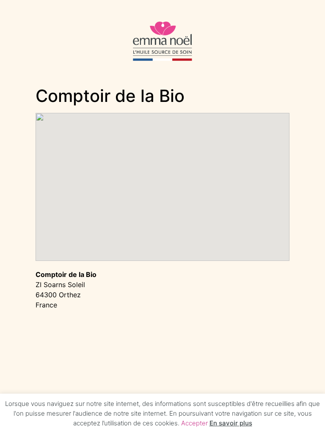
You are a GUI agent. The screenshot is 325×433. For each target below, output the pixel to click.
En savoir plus (230, 423)
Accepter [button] (194, 423)
